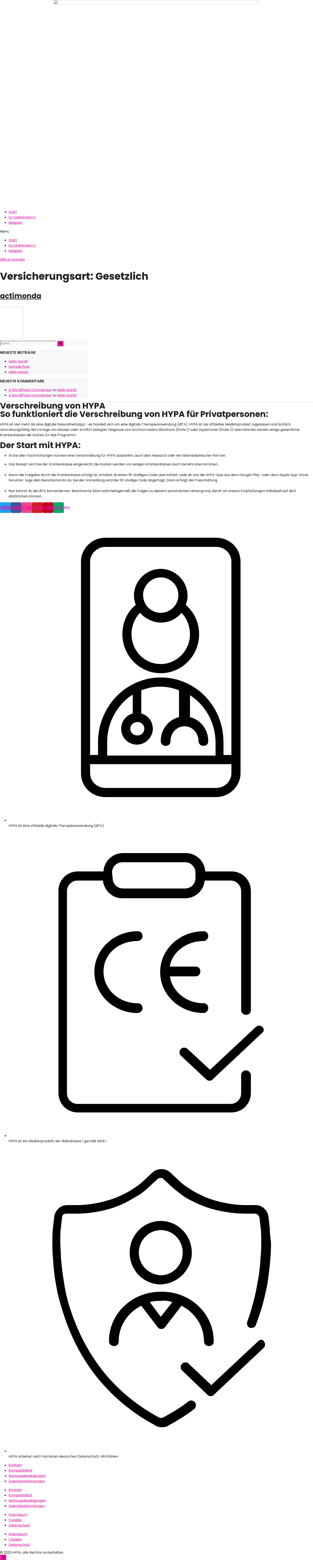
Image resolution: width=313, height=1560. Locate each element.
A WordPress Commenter (30, 389)
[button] (156, 231)
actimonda (20, 296)
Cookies (15, 1520)
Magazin (15, 222)
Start (13, 212)
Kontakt (15, 1465)
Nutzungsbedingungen (27, 1475)
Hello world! (18, 361)
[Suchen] (60, 343)
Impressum (18, 1514)
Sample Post (19, 366)
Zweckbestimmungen (27, 1481)
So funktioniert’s (22, 217)
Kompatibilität (20, 1470)
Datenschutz (19, 1525)
